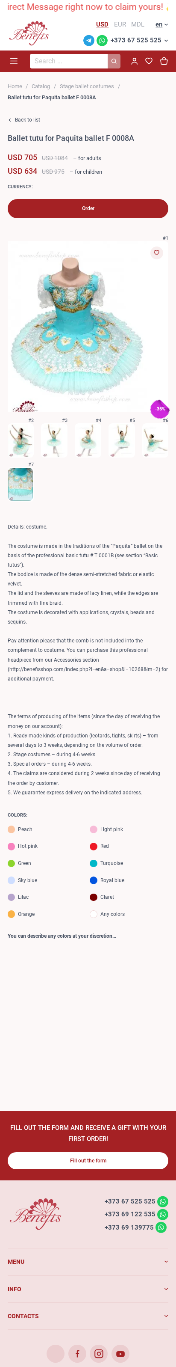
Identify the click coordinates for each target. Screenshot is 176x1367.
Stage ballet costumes (87, 86)
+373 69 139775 (129, 1227)
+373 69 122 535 (130, 1214)
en (158, 24)
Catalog (41, 86)
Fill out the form (88, 1161)
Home (15, 86)
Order (88, 208)
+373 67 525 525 (136, 40)
